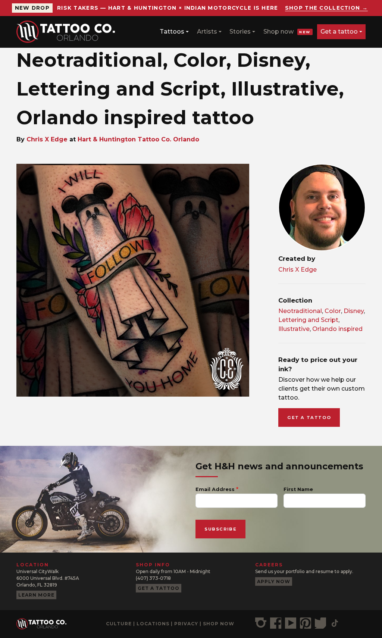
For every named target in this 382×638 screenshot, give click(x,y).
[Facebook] (275, 623)
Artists (207, 31)
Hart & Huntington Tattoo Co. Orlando (138, 139)
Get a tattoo (339, 31)
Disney (354, 311)
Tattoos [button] (172, 31)
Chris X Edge (47, 139)
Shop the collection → (326, 8)
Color (333, 311)
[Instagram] (260, 623)
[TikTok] (335, 623)
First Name (298, 489)
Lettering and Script (308, 319)
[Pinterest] (305, 623)
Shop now (287, 31)
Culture (119, 623)
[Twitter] (320, 623)
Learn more (36, 595)
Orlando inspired (337, 328)
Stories (240, 31)
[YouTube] (290, 623)
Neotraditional (300, 311)
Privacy (186, 623)
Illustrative (294, 328)
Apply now (273, 581)
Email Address (215, 489)
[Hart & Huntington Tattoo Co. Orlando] (68, 32)
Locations (153, 623)
